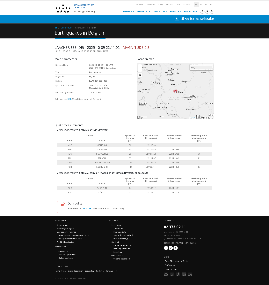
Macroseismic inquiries (66, 232)
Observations (62, 251)
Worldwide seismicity (65, 242)
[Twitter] (207, 11)
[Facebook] (202, 11)
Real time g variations (67, 254)
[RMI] (178, 274)
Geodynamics (117, 255)
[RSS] (212, 11)
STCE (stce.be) (171, 269)
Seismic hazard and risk (123, 235)
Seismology (143, 11)
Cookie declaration (75, 271)
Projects (169, 4)
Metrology (117, 252)
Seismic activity (119, 232)
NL (206, 5)
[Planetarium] (166, 274)
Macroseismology (120, 238)
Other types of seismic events (69, 238)
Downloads (150, 4)
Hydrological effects (121, 249)
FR (201, 5)
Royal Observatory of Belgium (177, 261)
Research (174, 11)
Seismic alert (118, 228)
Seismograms (62, 225)
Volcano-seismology (121, 259)
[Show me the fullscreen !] (140, 75)
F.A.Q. (160, 4)
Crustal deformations (122, 245)
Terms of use (60, 271)
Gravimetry (159, 11)
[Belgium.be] (190, 274)
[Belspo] (184, 274)
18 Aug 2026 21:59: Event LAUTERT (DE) (74, 235)
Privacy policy (111, 271)
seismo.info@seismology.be (184, 243)
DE (211, 5)
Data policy (89, 271)
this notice (86, 208)
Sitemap (186, 4)
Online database (66, 258)
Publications (190, 11)
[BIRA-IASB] (172, 274)
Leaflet (192, 118)
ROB (141, 4)
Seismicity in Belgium (65, 228)
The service (126, 11)
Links (178, 4)
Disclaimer (100, 271)
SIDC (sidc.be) (170, 265)
